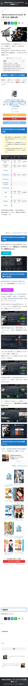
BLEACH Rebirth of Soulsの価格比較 (12, 65)
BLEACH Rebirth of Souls (20, 233)
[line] (15, 23)
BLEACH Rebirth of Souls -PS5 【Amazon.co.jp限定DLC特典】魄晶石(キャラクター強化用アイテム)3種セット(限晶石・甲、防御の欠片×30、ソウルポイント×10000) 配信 (14, 103)
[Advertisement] (14, 590)
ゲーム (3, 623)
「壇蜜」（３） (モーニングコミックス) (19, 520)
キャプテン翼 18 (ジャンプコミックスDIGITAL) (9, 518)
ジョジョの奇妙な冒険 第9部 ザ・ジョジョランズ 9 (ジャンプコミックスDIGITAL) (9, 485)
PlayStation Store (22, 466)
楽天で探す (14, 118)
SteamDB (6, 253)
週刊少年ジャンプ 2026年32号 (18, 503)
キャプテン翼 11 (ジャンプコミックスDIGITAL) (19, 553)
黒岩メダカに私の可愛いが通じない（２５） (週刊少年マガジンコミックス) (9, 553)
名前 (3, 643)
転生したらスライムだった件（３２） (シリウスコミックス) (19, 484)
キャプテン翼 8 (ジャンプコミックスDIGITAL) (9, 501)
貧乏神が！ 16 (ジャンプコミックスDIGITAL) (9, 536)
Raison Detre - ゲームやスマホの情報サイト (14, 3)
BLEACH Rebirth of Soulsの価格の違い (12, 66)
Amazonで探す (14, 114)
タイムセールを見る (14, 561)
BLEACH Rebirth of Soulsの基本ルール (12, 70)
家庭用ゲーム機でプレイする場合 (11, 63)
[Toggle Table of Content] (22, 61)
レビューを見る (14, 111)
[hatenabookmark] (12, 23)
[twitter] (5, 23)
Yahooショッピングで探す (14, 122)
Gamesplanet (7, 290)
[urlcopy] (22, 23)
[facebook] (9, 23)
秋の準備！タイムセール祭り (15, 58)
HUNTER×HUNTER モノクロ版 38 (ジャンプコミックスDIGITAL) (19, 537)
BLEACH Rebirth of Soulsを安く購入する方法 (14, 68)
